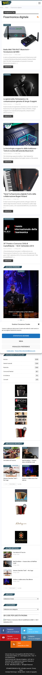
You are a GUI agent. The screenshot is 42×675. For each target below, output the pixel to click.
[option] (21, 294)
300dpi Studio (21, 672)
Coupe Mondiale (21, 271)
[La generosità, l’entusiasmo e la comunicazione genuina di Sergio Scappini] (21, 85)
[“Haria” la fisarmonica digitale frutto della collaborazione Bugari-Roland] (21, 180)
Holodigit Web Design (11, 672)
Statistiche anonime (21, 336)
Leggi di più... (8, 66)
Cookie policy (10, 351)
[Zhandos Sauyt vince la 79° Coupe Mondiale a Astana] (21, 294)
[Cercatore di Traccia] (11, 453)
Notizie (5, 359)
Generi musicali (7, 363)
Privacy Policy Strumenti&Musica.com (25, 351)
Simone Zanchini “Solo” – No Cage (23, 570)
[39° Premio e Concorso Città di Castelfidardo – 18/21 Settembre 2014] (21, 229)
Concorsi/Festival (8, 371)
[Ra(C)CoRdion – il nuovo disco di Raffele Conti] (30, 453)
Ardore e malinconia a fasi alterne (23, 579)
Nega (21, 341)
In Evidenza (7, 24)
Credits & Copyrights (31, 672)
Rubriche (5, 367)
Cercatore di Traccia (19, 552)
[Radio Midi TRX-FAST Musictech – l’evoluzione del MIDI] (21, 35)
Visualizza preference (21, 347)
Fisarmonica (7, 169)
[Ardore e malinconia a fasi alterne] (30, 471)
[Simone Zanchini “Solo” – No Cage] (11, 471)
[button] (39, 324)
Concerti (5, 379)
